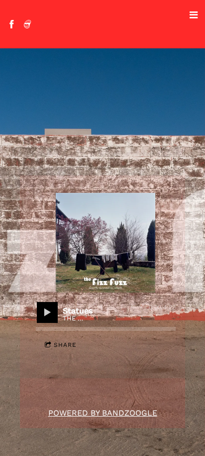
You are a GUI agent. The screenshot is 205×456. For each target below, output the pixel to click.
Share (65, 344)
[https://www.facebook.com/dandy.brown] (11, 24)
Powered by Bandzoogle (102, 413)
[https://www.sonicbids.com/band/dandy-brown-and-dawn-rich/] (27, 24)
